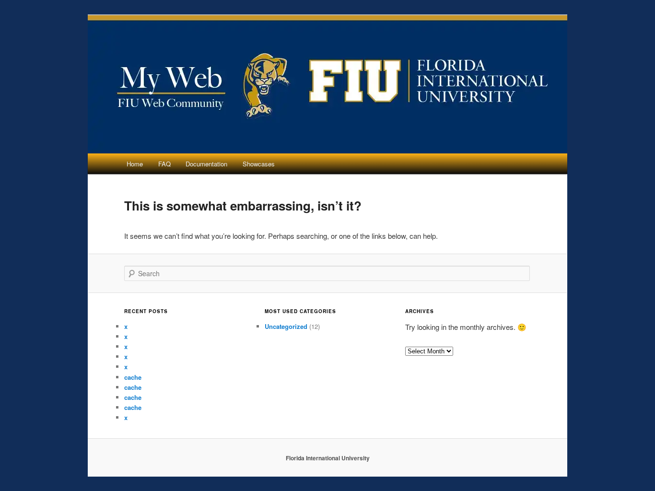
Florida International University (328, 458)
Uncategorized (286, 326)
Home (135, 163)
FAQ (164, 163)
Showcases (259, 163)
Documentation (206, 163)
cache (132, 377)
